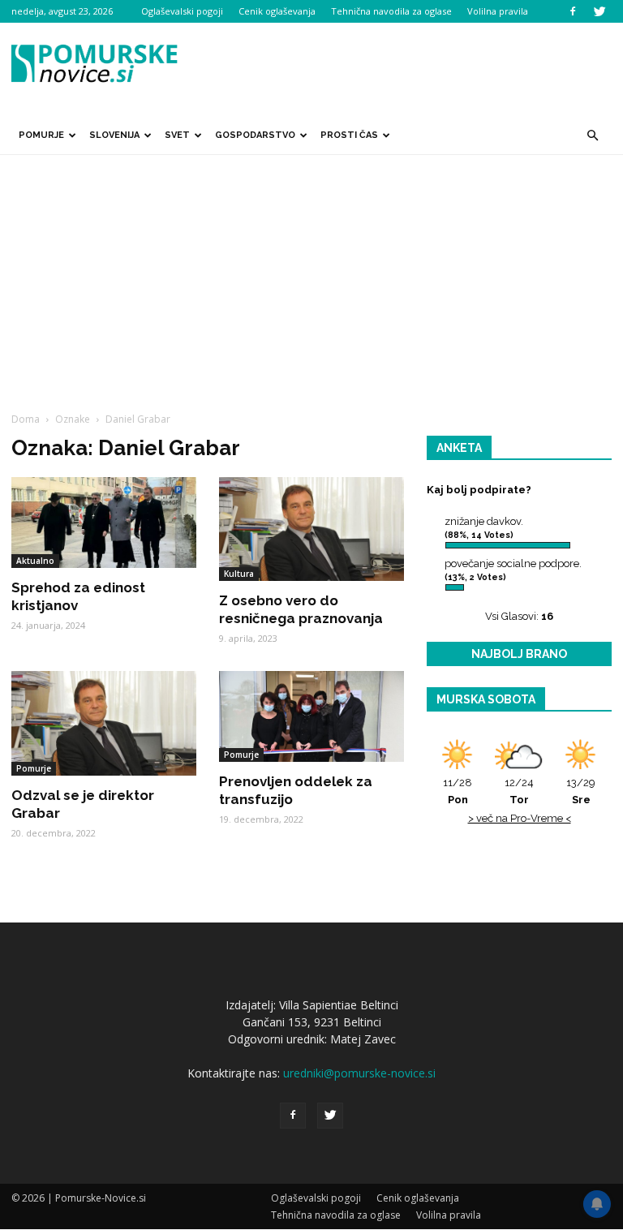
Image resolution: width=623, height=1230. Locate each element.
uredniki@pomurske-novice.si (359, 1073)
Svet (177, 135)
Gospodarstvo (255, 135)
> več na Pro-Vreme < (519, 818)
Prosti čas (349, 135)
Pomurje (41, 135)
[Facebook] (573, 11)
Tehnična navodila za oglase (391, 11)
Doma (25, 419)
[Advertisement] (311, 276)
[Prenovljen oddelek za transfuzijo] (311, 716)
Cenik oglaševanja (277, 11)
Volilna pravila (497, 11)
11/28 (457, 791)
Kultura (239, 573)
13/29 (580, 791)
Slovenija (114, 135)
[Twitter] (599, 11)
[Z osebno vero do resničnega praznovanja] (311, 529)
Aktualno (35, 560)
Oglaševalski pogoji (182, 11)
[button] (592, 135)
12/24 (519, 791)
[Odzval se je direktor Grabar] (103, 723)
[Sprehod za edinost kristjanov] (103, 522)
